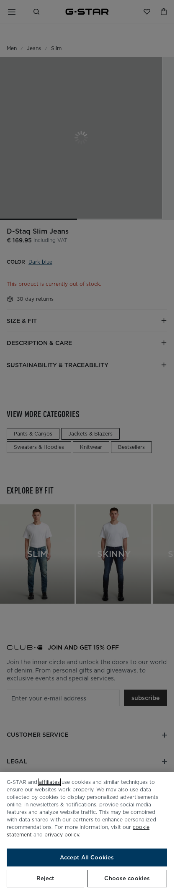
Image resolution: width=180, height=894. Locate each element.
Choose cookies (127, 878)
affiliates (49, 782)
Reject (45, 878)
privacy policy (61, 834)
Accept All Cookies (87, 857)
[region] (87, 833)
